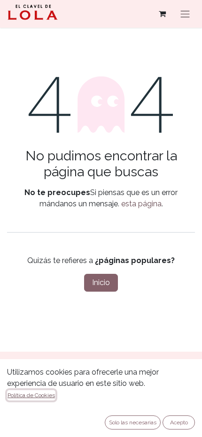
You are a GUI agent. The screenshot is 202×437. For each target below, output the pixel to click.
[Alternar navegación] (185, 14)
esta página (141, 203)
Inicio (101, 282)
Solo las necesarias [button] (132, 422)
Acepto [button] (179, 422)
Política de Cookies (31, 395)
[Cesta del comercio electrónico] (162, 13)
